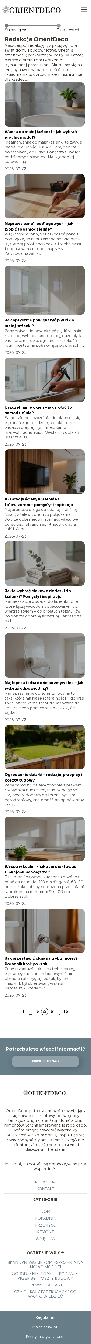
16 (66, 1011)
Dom (45, 1211)
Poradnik (45, 1218)
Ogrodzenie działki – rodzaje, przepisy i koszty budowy (45, 1276)
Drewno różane (45, 1285)
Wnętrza (45, 1238)
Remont (45, 1232)
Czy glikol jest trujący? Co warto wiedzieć (45, 1294)
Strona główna (18, 30)
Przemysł (45, 1225)
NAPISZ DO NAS (45, 1061)
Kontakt (45, 1188)
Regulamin (45, 1317)
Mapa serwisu (45, 1327)
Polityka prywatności (45, 1336)
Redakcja (45, 1182)
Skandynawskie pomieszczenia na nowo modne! (45, 1264)
